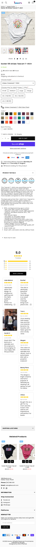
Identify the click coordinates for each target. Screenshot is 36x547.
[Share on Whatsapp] (23, 58)
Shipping (4, 76)
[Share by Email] (26, 58)
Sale (3, 13)
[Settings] (29, 2)
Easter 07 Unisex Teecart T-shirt (27, 466)
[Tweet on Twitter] (17, 58)
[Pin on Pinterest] (20, 58)
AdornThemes (22, 544)
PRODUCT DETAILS (9, 173)
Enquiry (19, 134)
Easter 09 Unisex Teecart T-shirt (9, 466)
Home (3, 6)
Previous (2, 28)
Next (33, 28)
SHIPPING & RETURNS (10, 428)
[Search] (6, 2)
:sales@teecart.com (11, 485)
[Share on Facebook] (14, 58)
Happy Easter (11, 6)
